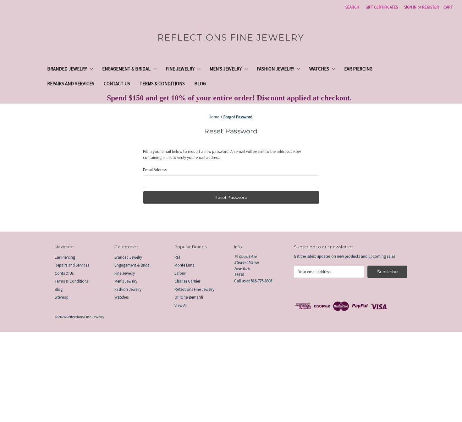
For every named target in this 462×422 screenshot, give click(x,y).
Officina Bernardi (188, 297)
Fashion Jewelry (275, 69)
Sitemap (62, 297)
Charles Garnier (187, 281)
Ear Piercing (358, 69)
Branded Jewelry (67, 69)
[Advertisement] (188, 376)
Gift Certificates (382, 7)
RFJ (177, 257)
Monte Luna (184, 265)
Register (430, 7)
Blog (200, 84)
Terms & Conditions (162, 84)
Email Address (155, 169)
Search (352, 7)
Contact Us (117, 84)
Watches (319, 69)
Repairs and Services (70, 84)
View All (180, 305)
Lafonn (180, 273)
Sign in (410, 7)
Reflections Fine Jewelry (194, 289)
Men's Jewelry (226, 69)
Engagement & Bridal (126, 69)
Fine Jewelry (180, 69)
